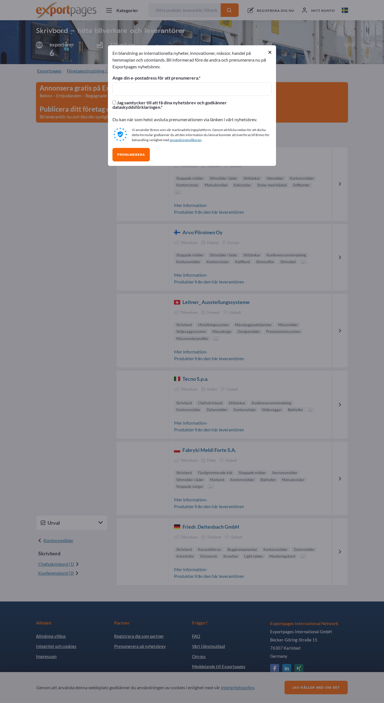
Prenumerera (131, 154)
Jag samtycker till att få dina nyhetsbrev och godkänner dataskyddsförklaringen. (169, 104)
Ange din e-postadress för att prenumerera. (155, 78)
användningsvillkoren (186, 140)
